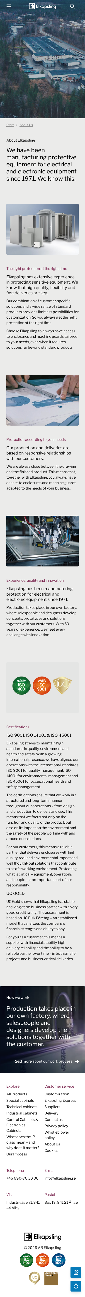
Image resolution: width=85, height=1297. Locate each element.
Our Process (16, 1154)
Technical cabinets (21, 1107)
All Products (16, 1094)
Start (10, 125)
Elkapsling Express (60, 1100)
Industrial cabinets (21, 1113)
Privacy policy (56, 1126)
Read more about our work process (42, 1061)
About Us (52, 1144)
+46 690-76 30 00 (22, 1178)
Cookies (51, 1150)
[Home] (42, 6)
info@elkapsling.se (60, 1178)
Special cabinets (20, 1100)
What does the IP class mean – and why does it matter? (22, 1142)
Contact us (53, 1119)
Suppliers (52, 1107)
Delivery (51, 1113)
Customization (56, 1094)
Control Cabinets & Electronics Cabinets (22, 1125)
